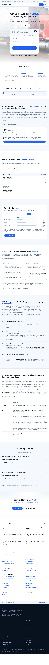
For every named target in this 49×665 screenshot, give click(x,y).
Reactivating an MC (6, 568)
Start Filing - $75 (5, 636)
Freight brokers (5, 556)
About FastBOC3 (28, 592)
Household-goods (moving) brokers (32, 566)
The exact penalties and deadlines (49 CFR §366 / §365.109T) (15, 288)
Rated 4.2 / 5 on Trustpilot (25, 69)
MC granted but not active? (31, 578)
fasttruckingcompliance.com (8, 163)
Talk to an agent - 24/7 (30, 508)
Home (3, 630)
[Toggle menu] (45, 4)
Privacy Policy (28, 640)
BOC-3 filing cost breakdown (7, 581)
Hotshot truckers (5, 559)
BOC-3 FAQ (27, 585)
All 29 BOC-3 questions (6, 485)
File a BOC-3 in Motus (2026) (8, 578)
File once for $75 (9, 235)
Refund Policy (28, 642)
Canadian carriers (29, 561)
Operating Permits (29, 620)
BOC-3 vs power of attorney (7, 590)
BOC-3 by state (5, 583)
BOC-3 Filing (28, 609)
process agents (14, 254)
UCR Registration (29, 614)
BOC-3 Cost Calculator (30, 634)
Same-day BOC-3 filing (30, 576)
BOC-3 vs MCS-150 (6, 589)
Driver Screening (29, 622)
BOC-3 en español (29, 580)
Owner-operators (29, 554)
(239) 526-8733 (44, 1)
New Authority (29, 611)
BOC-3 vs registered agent (30, 587)
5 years (28, 214)
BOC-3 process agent (6, 570)
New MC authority (5, 554)
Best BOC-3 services (6, 592)
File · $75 (41, 4)
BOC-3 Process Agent (6, 642)
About (3, 632)
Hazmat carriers (5, 557)
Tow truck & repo (5, 565)
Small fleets (27, 565)
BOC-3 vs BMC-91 (29, 589)
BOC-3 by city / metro (29, 583)
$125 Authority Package (34, 400)
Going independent (29, 563)
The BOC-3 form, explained (7, 580)
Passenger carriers (29, 557)
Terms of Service (29, 638)
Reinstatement (29, 624)
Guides (3, 638)
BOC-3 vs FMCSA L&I (29, 590)
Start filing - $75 (24, 141)
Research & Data (29, 636)
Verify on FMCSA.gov (34, 138)
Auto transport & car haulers (8, 563)
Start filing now (17, 508)
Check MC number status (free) (8, 576)
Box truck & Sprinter (29, 559)
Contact (3, 634)
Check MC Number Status (31, 632)
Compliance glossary (6, 585)
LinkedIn (43, 649)
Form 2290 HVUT (29, 618)
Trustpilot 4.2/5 (25, 57)
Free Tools (28, 630)
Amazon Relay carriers (6, 566)
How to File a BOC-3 (6, 644)
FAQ (2, 640)
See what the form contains (25, 423)
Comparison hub (5, 587)
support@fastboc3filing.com (7, 1)
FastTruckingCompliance (34, 649)
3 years (23, 214)
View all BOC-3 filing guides (41, 523)
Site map (3, 594)
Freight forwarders (29, 556)
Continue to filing (24, 48)
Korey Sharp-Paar (25, 452)
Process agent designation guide (32, 581)
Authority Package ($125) (30, 570)
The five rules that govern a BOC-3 (10, 124)
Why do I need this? (24, 25)
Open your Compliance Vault (9, 168)
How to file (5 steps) (29, 568)
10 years (33, 214)
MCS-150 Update (29, 616)
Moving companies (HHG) (7, 561)
